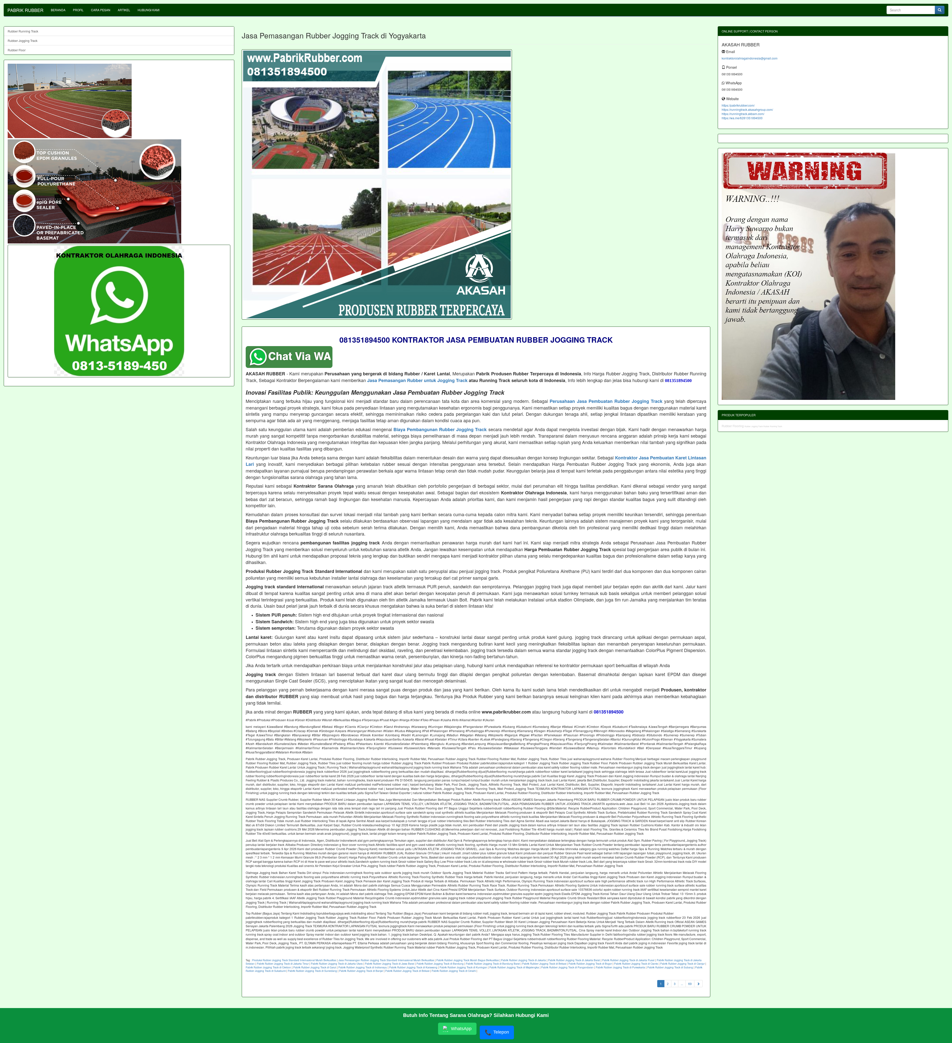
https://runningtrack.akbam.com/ (743, 114)
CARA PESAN (100, 10)
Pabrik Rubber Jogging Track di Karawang (413, 967)
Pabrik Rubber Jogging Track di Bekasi (544, 963)
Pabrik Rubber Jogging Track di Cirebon (268, 967)
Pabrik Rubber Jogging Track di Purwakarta (620, 967)
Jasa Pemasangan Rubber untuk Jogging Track (417, 380)
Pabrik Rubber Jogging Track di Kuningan (463, 967)
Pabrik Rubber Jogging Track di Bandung (440, 963)
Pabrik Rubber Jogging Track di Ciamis (636, 963)
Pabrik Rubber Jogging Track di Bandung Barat (493, 963)
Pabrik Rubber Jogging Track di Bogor (590, 963)
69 (690, 984)
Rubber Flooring (733, 426)
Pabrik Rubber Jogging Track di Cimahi (454, 971)
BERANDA (58, 10)
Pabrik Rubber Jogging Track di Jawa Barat (389, 963)
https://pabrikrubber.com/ (738, 105)
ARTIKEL (124, 10)
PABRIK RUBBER (25, 10)
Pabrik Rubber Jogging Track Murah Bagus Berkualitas (467, 960)
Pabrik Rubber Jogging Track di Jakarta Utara (337, 963)
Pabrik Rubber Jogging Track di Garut (314, 967)
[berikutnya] (698, 983)
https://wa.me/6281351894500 (742, 118)
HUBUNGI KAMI (148, 10)
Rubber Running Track (23, 31)
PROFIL (78, 10)
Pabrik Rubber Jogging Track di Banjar (361, 971)
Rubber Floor (17, 50)
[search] (940, 10)
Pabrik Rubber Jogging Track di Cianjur (682, 963)
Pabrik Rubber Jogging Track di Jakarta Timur (283, 963)
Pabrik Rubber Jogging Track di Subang (670, 967)
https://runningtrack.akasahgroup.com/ (747, 109)
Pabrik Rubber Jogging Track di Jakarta (523, 960)
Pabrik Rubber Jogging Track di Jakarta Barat (574, 960)
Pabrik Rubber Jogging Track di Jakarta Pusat (628, 960)
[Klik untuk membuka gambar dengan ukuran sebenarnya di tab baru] (377, 184)
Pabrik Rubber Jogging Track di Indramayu (362, 967)
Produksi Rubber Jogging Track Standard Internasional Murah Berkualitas (294, 960)
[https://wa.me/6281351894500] (119, 311)
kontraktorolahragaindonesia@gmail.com (749, 58)
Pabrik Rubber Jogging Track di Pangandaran (567, 967)
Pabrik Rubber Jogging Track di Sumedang (312, 971)
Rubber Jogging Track (22, 40)
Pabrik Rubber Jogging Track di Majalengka (514, 967)
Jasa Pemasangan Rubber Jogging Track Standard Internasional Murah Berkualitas (386, 960)
